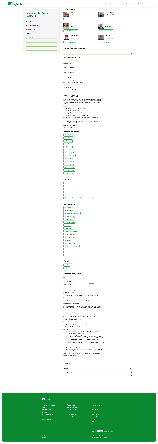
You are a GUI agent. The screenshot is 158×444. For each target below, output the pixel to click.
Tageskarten (118, 3)
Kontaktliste (139, 3)
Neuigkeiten (125, 3)
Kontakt (132, 3)
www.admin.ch (69, 284)
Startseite (111, 3)
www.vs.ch (91, 283)
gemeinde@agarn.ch (74, 290)
